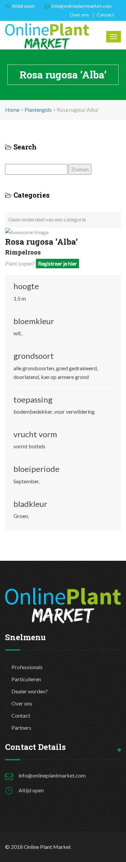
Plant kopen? (41, 263)
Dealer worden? (29, 691)
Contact (105, 15)
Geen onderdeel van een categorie (47, 219)
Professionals (27, 667)
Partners (21, 727)
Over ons (79, 15)
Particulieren (26, 679)
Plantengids (38, 109)
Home (12, 109)
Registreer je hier (57, 263)
